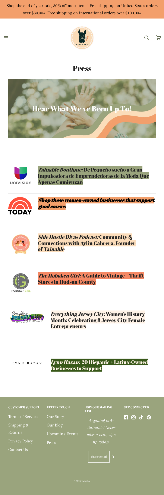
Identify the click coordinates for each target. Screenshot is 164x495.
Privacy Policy (20, 441)
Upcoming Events (62, 433)
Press (51, 442)
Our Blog (55, 425)
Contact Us (18, 449)
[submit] (113, 457)
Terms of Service (23, 416)
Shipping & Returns (18, 429)
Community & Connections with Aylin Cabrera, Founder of (87, 243)
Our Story (55, 416)
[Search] (146, 38)
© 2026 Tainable (82, 481)
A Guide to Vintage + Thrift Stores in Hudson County (91, 278)
